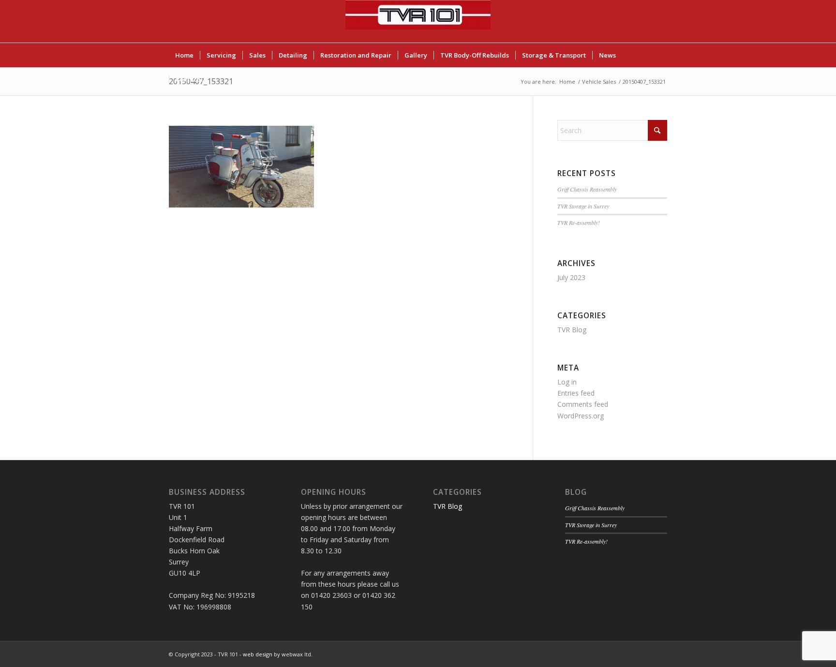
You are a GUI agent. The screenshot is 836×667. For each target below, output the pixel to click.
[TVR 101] (418, 21)
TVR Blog (571, 329)
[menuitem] (184, 55)
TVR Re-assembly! (578, 222)
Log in (567, 381)
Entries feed (576, 393)
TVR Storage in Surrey (583, 206)
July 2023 (571, 277)
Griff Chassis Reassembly (587, 189)
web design (257, 654)
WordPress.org (580, 415)
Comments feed (582, 404)
